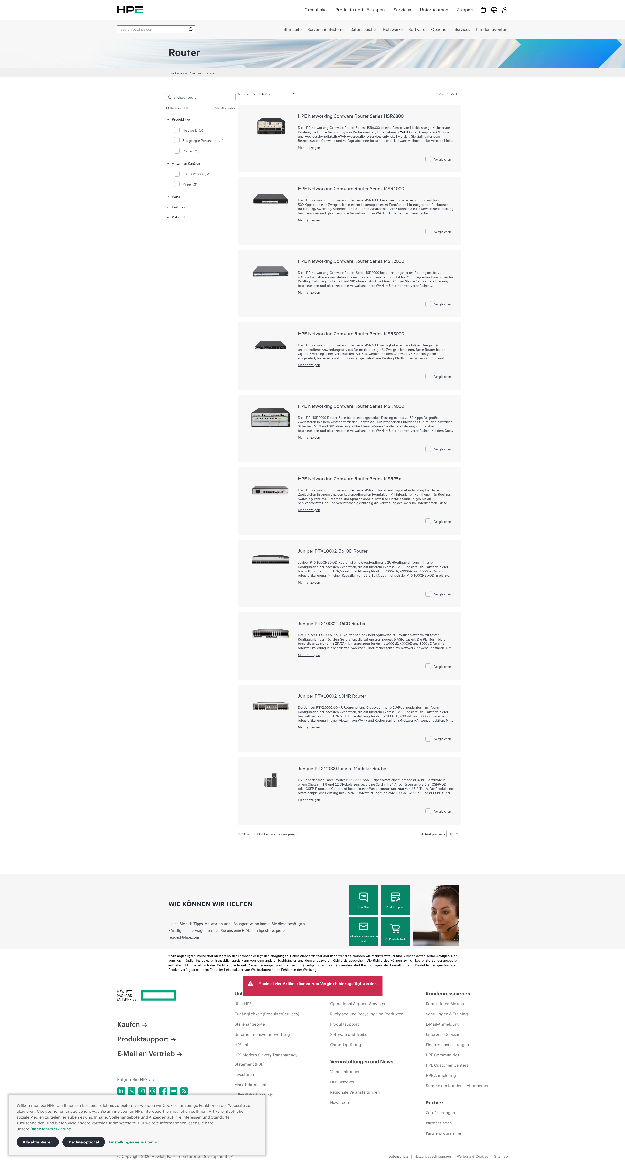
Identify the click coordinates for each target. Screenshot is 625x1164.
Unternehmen (434, 9)
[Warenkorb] (483, 9)
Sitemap (501, 1156)
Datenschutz (398, 1156)
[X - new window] (131, 1091)
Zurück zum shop (178, 73)
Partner (434, 1103)
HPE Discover (342, 1082)
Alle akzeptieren (38, 1142)
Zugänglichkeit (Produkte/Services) (266, 1013)
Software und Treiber (349, 1034)
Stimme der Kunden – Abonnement (458, 1085)
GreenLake (315, 9)
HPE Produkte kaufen (395, 939)
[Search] (191, 29)
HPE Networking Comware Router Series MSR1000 (351, 188)
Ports (176, 196)
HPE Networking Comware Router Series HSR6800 (351, 116)
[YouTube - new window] (173, 1091)
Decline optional (84, 1142)
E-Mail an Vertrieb (146, 1053)
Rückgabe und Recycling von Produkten (367, 1013)
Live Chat (363, 907)
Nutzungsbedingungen (432, 1156)
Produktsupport (395, 907)
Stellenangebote (249, 1024)
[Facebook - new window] (163, 1091)
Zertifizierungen (440, 1112)
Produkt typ (181, 119)
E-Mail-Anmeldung (443, 1024)
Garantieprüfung (345, 1044)
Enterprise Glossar (442, 1034)
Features (178, 206)
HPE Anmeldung (441, 1075)
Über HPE (242, 1003)
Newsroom (340, 1102)
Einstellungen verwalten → (133, 1142)
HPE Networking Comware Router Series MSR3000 (351, 333)
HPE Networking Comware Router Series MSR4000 (351, 406)
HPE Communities (442, 1054)
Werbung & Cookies (472, 1156)
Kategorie (179, 217)
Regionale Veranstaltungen (355, 1092)
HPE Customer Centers (447, 1065)
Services (402, 9)
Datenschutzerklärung (50, 1128)
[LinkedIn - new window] (121, 1091)
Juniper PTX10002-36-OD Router (333, 551)
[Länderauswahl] (494, 9)
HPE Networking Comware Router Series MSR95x (349, 478)
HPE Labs (242, 1044)
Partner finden (439, 1123)
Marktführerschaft (251, 1084)
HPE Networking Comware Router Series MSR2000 (351, 261)
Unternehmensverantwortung (262, 1034)
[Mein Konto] (505, 9)
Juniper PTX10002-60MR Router (332, 696)
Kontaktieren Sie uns (445, 1003)
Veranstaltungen (345, 1071)
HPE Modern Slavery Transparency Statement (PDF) (265, 1059)
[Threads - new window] (152, 1091)
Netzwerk (197, 73)
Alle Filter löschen (225, 108)
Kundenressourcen (448, 993)
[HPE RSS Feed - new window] (184, 1091)
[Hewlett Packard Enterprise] (130, 9)
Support (465, 9)
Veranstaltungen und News (361, 1062)
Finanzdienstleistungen (447, 1044)
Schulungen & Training (447, 1013)
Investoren (244, 1074)
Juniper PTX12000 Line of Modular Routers (343, 768)
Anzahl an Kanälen (186, 163)
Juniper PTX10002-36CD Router (331, 623)
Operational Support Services (357, 1003)
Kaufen (128, 1024)
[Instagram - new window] (142, 1091)
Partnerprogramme (443, 1133)
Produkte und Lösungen (360, 9)
